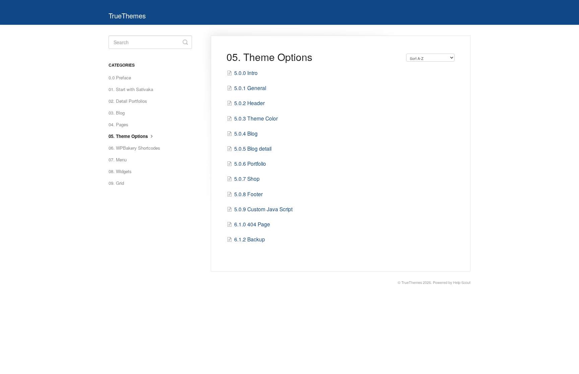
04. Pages (118, 124)
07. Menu (118, 159)
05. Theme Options (129, 136)
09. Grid (116, 183)
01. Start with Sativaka (131, 89)
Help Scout (461, 282)
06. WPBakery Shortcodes (134, 148)
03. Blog (117, 112)
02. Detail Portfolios (128, 101)
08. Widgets (120, 171)
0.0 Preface (120, 77)
